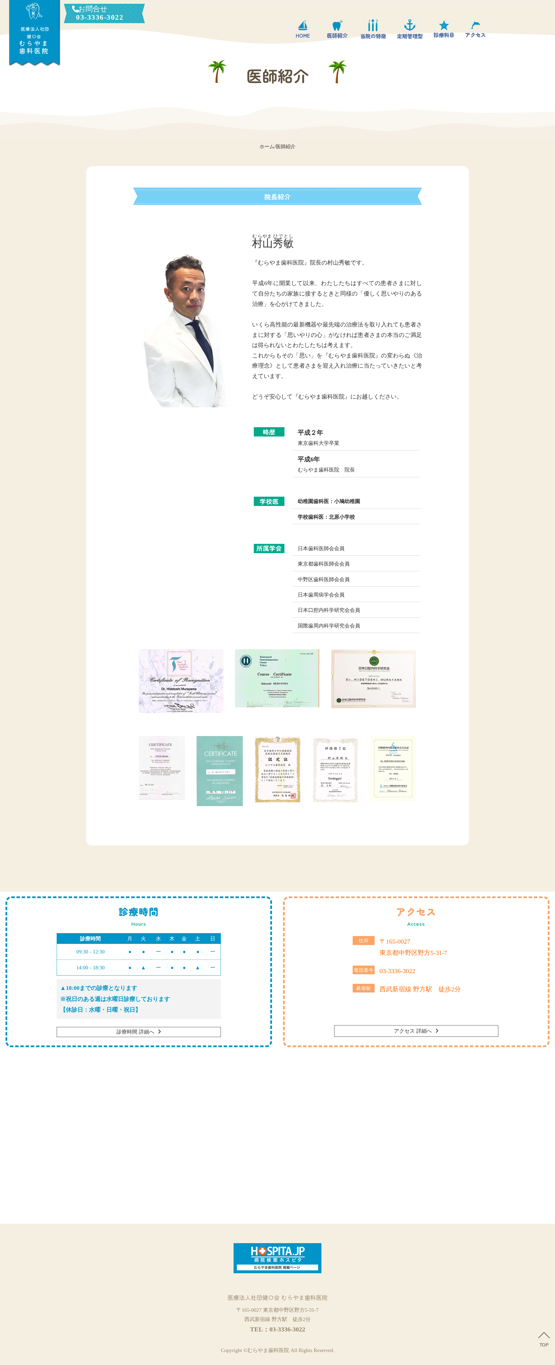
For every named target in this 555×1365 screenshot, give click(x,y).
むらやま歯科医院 (268, 1350)
